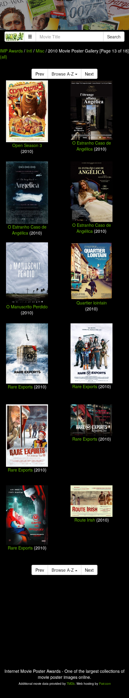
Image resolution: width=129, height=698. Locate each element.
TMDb (71, 684)
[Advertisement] (64, 16)
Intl (29, 51)
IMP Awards (11, 51)
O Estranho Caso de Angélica (91, 146)
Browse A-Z (63, 74)
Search (114, 37)
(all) (3, 57)
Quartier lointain (91, 303)
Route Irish (84, 520)
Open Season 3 (27, 145)
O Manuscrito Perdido (27, 307)
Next (89, 74)
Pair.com (105, 684)
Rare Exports (20, 387)
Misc (40, 51)
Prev (39, 74)
